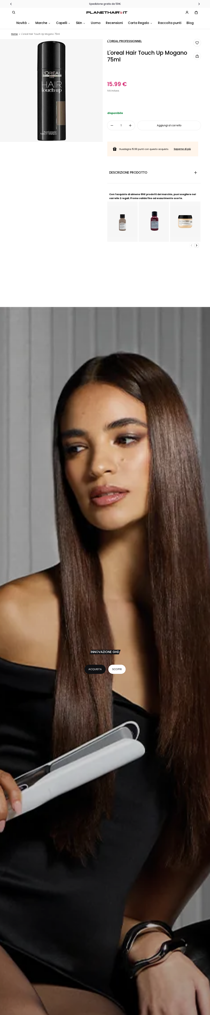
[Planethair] (107, 12)
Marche (41, 23)
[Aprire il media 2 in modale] (51, 90)
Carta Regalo (138, 23)
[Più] (130, 125)
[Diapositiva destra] (199, 4)
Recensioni (114, 23)
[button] (13, 12)
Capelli (61, 23)
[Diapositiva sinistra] (11, 4)
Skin (79, 23)
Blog (190, 23)
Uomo (96, 23)
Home (14, 34)
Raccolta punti (169, 23)
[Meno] (111, 125)
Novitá (21, 23)
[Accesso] (187, 12)
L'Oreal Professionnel (124, 41)
